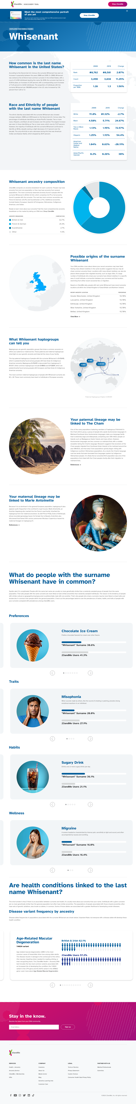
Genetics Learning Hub (46, 1081)
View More (74, 316)
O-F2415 (61, 358)
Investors (42, 1067)
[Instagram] (20, 1096)
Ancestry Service (14, 1070)
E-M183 (42, 366)
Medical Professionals (104, 1067)
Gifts (10, 1077)
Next (90, 673)
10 (80, 985)
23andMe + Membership (16, 1074)
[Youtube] (15, 1096)
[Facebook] (11, 1096)
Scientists (100, 1070)
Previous (52, 673)
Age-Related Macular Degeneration (46, 971)
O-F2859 (52, 366)
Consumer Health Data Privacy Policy (79, 1077)
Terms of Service (73, 1067)
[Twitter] (24, 1096)
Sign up (68, 1027)
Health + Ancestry (14, 1067)
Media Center (43, 1074)
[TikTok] (33, 1096)
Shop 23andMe (89, 15)
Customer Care (43, 1084)
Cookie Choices (73, 1074)
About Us (41, 1070)
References (74, 465)
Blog (40, 1077)
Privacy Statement (73, 1070)
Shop (117, 4)
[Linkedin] (28, 1096)
